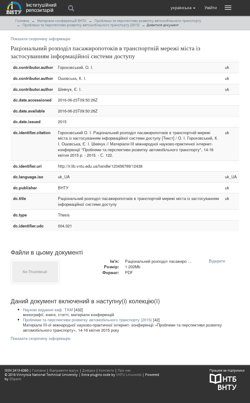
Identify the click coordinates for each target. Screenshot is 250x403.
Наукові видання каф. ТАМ (48, 309)
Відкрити (217, 261)
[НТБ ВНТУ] (223, 381)
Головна (22, 20)
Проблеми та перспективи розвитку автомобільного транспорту (148, 20)
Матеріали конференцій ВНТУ (61, 20)
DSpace (15, 378)
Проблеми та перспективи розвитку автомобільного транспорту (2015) (81, 25)
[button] (183, 7)
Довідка (88, 370)
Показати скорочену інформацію (40, 38)
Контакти (106, 370)
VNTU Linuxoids (128, 374)
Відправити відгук (64, 370)
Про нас (124, 370)
